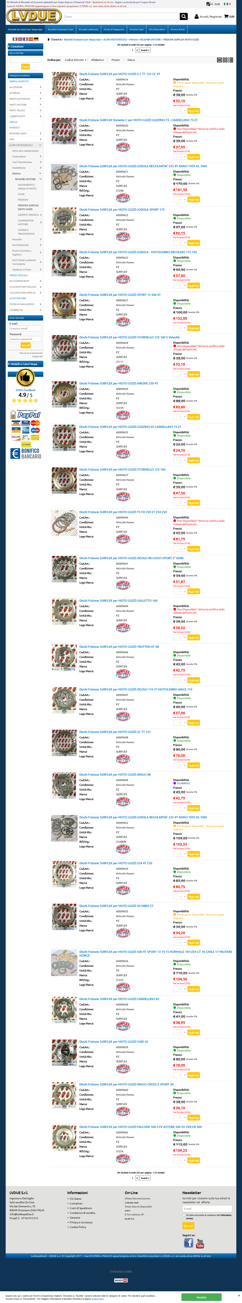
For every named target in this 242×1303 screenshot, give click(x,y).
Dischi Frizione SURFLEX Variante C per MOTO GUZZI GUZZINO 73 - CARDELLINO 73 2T (138, 120)
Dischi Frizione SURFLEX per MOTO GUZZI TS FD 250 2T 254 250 (123, 512)
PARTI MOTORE (18, 104)
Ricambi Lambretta (88, 29)
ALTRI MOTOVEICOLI (21, 145)
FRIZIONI (23, 199)
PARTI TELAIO (17, 110)
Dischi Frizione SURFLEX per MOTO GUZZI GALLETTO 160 (118, 600)
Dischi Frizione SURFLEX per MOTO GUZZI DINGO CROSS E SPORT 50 (126, 1084)
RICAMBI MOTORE (25, 179)
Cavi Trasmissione (22, 162)
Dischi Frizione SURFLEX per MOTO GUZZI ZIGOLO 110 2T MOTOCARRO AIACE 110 (135, 689)
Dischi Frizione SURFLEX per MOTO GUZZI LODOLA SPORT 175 (122, 209)
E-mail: (14, 323)
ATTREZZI (14, 92)
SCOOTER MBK (17, 298)
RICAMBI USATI (17, 133)
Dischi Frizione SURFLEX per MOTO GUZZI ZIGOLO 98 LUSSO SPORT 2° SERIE (131, 558)
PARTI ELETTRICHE (19, 98)
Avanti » (145, 50)
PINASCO (14, 127)
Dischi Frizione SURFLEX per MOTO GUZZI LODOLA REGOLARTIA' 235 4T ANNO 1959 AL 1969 (143, 166)
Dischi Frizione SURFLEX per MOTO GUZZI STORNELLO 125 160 (122, 469)
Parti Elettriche (20, 245)
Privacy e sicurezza (81, 1222)
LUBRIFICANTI (17, 116)
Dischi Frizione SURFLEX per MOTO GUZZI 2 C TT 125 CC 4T (119, 74)
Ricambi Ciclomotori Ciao (60, 29)
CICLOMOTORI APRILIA (22, 292)
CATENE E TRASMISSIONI (26, 231)
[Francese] (25, 39)
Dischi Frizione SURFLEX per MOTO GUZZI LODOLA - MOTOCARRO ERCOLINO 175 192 (138, 252)
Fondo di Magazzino (114, 29)
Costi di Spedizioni (81, 1208)
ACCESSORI (15, 87)
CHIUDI (239, 1295)
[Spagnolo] (30, 39)
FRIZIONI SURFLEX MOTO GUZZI (28, 207)
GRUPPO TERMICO (28, 214)
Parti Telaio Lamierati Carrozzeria (24, 261)
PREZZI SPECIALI (18, 275)
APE (11, 139)
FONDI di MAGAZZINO (21, 304)
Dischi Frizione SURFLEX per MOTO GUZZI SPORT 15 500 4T (120, 294)
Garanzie (75, 1217)
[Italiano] (15, 39)
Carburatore (19, 156)
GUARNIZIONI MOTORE (25, 222)
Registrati (37, 356)
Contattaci (76, 1203)
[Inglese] (20, 39)
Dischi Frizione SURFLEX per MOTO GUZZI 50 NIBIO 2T (116, 905)
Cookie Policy (98, 1298)
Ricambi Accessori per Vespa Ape (25, 29)
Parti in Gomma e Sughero (21, 252)
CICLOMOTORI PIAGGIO (22, 286)
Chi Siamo (75, 1198)
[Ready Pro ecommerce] (121, 1280)
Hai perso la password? (31, 352)
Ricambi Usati (136, 29)
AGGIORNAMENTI (19, 280)
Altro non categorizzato (25, 150)
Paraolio (17, 239)
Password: (16, 334)
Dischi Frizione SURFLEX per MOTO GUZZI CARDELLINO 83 (119, 999)
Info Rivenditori (157, 29)
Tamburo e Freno (21, 269)
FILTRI (21, 194)
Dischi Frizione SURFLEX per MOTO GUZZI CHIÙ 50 (113, 1041)
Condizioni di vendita (82, 1212)
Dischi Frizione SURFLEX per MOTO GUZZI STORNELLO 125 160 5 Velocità (129, 337)
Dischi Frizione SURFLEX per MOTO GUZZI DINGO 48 (115, 774)
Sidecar (13, 121)
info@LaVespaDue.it (22, 1214)
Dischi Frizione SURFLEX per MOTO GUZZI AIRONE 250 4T (118, 383)
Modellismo (19, 167)
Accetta (201, 1297)
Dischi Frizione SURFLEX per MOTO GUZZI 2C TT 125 (115, 731)
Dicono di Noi (178, 29)
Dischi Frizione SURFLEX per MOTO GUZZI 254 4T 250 (115, 863)
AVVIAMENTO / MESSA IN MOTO (27, 186)
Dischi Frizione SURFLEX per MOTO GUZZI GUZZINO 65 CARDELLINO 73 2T (130, 426)
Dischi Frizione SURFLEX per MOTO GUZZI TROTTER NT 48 (119, 646)
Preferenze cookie (121, 1271)
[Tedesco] (36, 39)
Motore (16, 173)
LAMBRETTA (16, 309)
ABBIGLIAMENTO (19, 81)
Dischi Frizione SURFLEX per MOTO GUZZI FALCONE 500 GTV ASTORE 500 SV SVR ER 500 (140, 1126)
